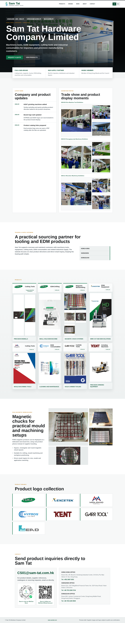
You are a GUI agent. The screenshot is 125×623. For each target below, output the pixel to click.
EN (114, 4)
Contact (92, 3)
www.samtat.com (52, 620)
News (78, 3)
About (85, 3)
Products (62, 3)
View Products (32, 57)
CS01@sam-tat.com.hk (35, 573)
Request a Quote (14, 57)
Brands (70, 3)
